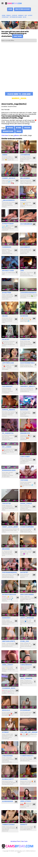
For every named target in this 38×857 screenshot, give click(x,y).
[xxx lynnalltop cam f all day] (28, 331)
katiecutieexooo (9, 594)
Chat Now (18, 36)
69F (34, 413)
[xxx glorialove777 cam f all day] (9, 771)
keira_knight (7, 665)
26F (16, 203)
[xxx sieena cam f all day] (9, 146)
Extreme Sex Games (16, 17)
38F (19, 575)
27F (16, 436)
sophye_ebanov (8, 410)
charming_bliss (8, 688)
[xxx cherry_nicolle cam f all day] (9, 170)
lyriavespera (7, 756)
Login (10, 9)
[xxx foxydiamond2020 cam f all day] (9, 564)
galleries (16, 135)
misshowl (24, 410)
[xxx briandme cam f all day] (9, 540)
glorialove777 (8, 779)
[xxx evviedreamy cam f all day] (28, 702)
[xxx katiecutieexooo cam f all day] (9, 586)
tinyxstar (6, 503)
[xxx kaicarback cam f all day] (28, 239)
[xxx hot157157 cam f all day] (28, 564)
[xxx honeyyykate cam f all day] (28, 540)
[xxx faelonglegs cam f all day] (9, 378)
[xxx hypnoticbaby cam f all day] (9, 215)
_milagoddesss (8, 200)
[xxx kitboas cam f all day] (9, 724)
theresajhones (8, 825)
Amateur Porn (15, 841)
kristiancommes (27, 594)
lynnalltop (25, 339)
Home (3, 15)
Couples (14, 15)
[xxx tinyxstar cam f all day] (9, 495)
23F (34, 180)
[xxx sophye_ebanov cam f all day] (9, 401)
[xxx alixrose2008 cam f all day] (9, 793)
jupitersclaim (8, 363)
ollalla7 (5, 339)
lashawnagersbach (28, 293)
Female (8, 15)
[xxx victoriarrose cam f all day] (28, 215)
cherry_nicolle (8, 178)
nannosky (6, 618)
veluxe (5, 316)
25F (34, 552)
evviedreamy (25, 710)
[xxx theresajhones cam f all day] (9, 816)
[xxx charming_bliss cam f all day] (9, 680)
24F (16, 250)
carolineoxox (26, 665)
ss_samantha (7, 433)
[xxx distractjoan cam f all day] (9, 262)
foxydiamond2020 (9, 572)
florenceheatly (26, 756)
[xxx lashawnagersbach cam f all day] (28, 284)
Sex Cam (24, 841)
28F (34, 224)
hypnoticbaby (8, 224)
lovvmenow (25, 155)
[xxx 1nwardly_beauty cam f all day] (28, 378)
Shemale (21, 15)
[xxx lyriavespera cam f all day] (9, 747)
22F (16, 227)
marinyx (23, 825)
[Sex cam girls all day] (14, 3)
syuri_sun (24, 641)
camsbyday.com (19, 851)
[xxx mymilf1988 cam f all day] (9, 284)
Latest (30, 15)
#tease (10, 128)
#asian (27, 128)
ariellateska (25, 801)
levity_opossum (27, 618)
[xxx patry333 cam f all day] (28, 308)
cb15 (22, 271)
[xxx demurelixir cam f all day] (28, 425)
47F (17, 180)
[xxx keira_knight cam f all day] (9, 656)
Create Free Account (22, 9)
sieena (4, 155)
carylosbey (25, 457)
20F (17, 690)
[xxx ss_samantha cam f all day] (9, 425)
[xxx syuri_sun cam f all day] (28, 633)
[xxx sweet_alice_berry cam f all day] (9, 518)
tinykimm (24, 480)
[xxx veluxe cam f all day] (9, 308)
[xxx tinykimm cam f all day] (28, 472)
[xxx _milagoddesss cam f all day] (9, 192)
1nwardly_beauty (27, 386)
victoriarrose (26, 224)
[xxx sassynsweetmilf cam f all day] (28, 354)
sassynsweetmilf (27, 363)
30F (16, 712)
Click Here (4, 135)
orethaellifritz (8, 641)
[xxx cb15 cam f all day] (28, 262)
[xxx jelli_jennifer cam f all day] (28, 675)
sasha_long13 (26, 503)
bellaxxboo (25, 178)
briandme (6, 549)
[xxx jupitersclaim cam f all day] (9, 354)
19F (16, 157)
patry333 (24, 316)
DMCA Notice (30, 851)
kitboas (5, 732)
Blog (24, 17)
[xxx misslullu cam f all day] (9, 702)
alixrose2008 (7, 801)
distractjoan (8, 271)
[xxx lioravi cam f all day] (28, 192)
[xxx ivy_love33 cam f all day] (9, 443)
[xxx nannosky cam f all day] (9, 609)
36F (16, 295)
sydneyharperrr (27, 527)
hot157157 (24, 572)
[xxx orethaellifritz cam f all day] (9, 633)
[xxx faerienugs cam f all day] (9, 239)
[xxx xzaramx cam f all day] (28, 771)
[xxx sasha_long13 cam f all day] (28, 495)
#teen (18, 128)
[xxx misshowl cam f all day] (28, 401)
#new (19, 131)
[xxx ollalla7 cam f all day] (9, 331)
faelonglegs (7, 386)
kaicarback (25, 247)
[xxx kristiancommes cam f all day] (28, 586)
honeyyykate (25, 549)
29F (34, 318)
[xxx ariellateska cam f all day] (28, 793)
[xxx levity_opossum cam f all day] (28, 609)
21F (18, 597)
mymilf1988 (6, 293)
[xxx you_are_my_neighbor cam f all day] (28, 724)
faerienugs (6, 247)
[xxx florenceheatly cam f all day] (28, 747)
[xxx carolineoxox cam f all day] (28, 656)
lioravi (23, 200)
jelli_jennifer (26, 678)
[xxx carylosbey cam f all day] (28, 448)
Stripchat (5, 17)
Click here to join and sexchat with (19, 94)
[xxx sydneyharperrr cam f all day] (28, 518)
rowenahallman (8, 470)
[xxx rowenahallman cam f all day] (9, 467)
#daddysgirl (8, 131)
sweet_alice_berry (10, 527)
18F (34, 158)
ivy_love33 (6, 447)
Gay (25, 15)
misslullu (6, 710)
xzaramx (23, 779)
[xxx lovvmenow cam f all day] (28, 146)
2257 (19, 852)
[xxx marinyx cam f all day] (28, 816)
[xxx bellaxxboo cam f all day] (28, 170)
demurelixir (25, 433)
